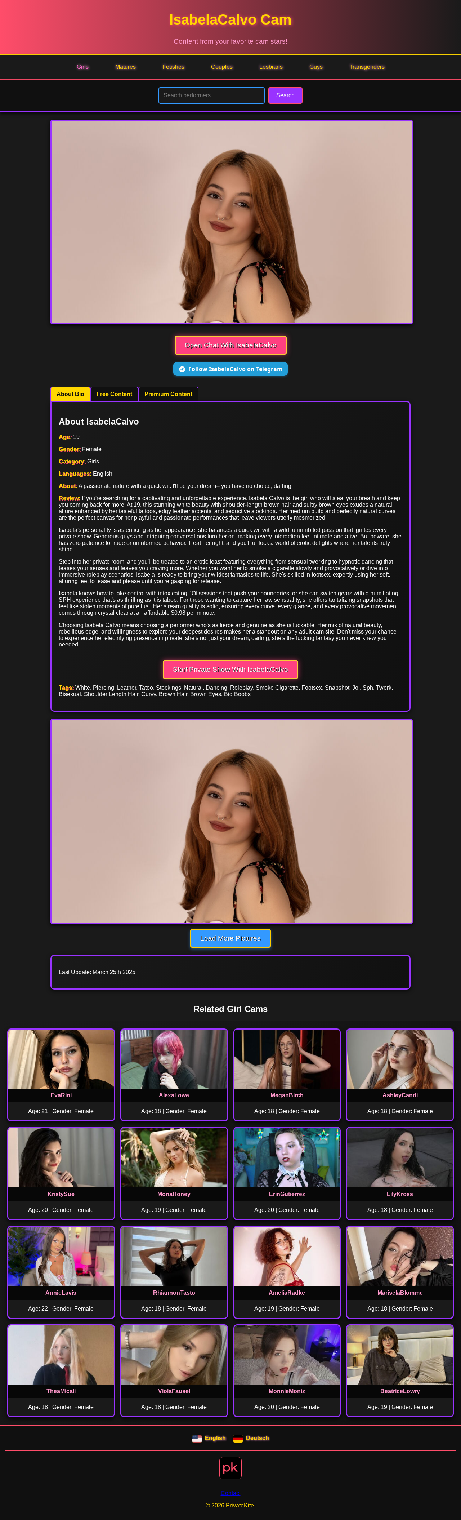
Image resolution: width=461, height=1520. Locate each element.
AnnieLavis (60, 1293)
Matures (125, 67)
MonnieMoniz (287, 1391)
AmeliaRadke (287, 1293)
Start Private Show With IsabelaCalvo (230, 669)
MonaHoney (174, 1194)
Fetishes (173, 67)
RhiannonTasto (174, 1293)
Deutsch (257, 1438)
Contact (231, 1493)
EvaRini (61, 1095)
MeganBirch (287, 1095)
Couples (222, 67)
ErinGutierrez (287, 1194)
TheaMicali (61, 1391)
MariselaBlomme (400, 1293)
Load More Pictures (230, 938)
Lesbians (271, 67)
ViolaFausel (174, 1391)
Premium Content (168, 394)
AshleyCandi (400, 1095)
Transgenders (367, 67)
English (215, 1438)
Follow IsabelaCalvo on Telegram (235, 369)
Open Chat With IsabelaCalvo (231, 345)
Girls (83, 67)
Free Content (114, 394)
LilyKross (400, 1194)
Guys (316, 67)
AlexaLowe (174, 1095)
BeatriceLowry (400, 1391)
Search (285, 95)
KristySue (61, 1194)
